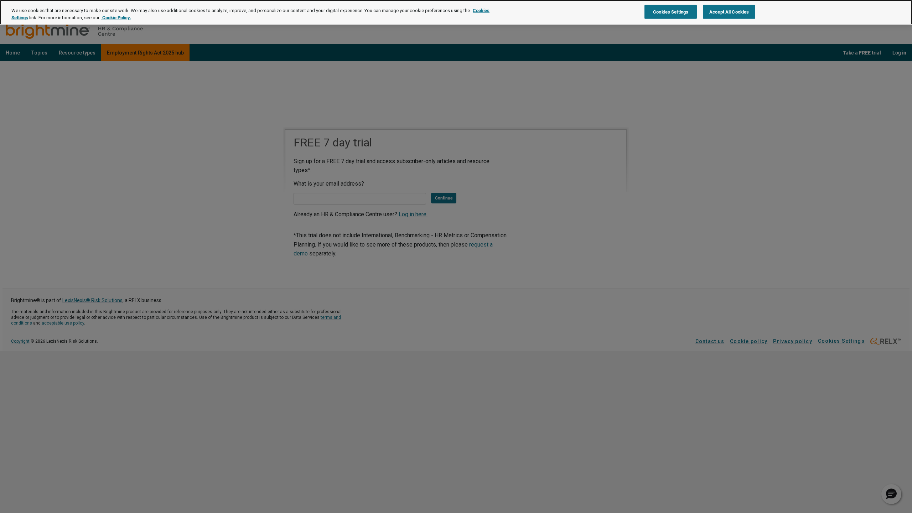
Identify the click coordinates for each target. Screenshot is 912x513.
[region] (456, 12)
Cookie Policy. (116, 17)
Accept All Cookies (729, 11)
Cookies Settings (670, 11)
